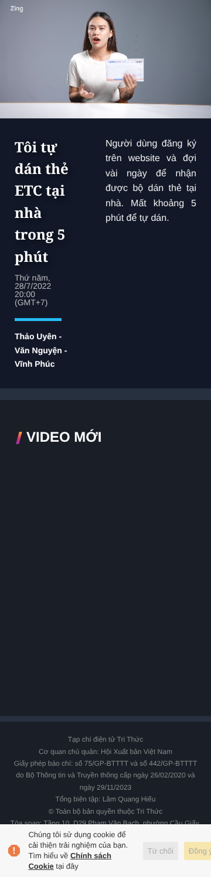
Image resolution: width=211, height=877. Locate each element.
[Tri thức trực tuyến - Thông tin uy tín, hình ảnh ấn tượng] (105, 20)
